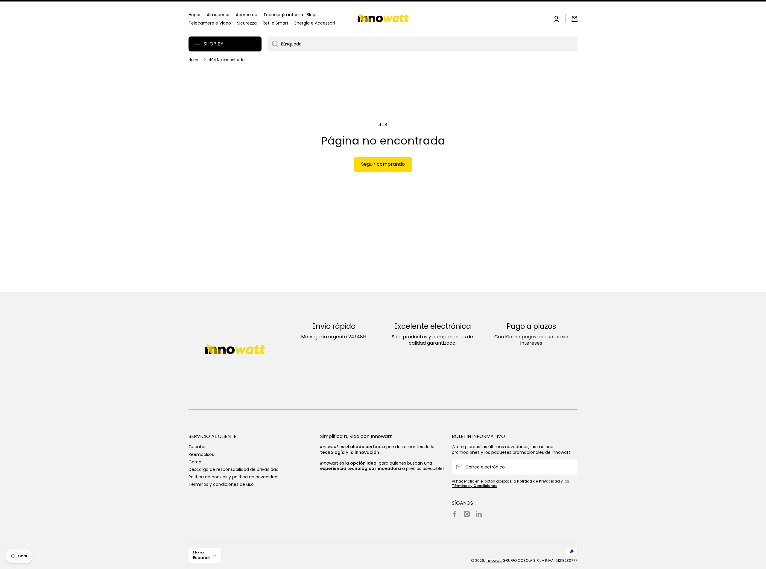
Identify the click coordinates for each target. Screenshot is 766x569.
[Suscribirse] (570, 467)
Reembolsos (201, 454)
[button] (574, 19)
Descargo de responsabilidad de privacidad (234, 469)
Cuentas (197, 446)
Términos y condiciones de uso (221, 484)
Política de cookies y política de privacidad (233, 477)
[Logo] (383, 19)
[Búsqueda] (273, 43)
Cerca (195, 462)
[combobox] (422, 43)
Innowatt (494, 560)
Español (201, 558)
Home (194, 59)
